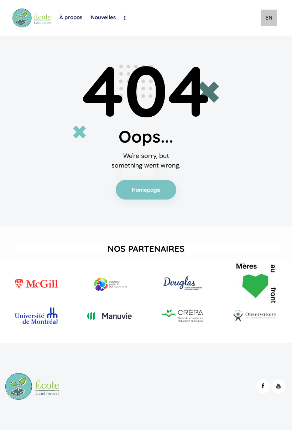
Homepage (146, 189)
